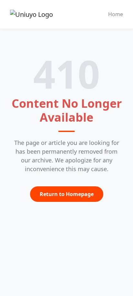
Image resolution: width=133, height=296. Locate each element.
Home (115, 14)
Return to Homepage (67, 194)
